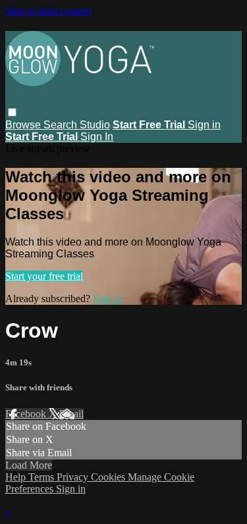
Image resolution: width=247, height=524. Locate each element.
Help (16, 477)
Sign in (204, 124)
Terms (42, 477)
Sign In (96, 136)
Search (61, 124)
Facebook (27, 413)
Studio (95, 124)
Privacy (74, 477)
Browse (24, 124)
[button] (12, 112)
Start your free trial (44, 276)
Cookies (109, 477)
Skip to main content (48, 10)
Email (71, 413)
